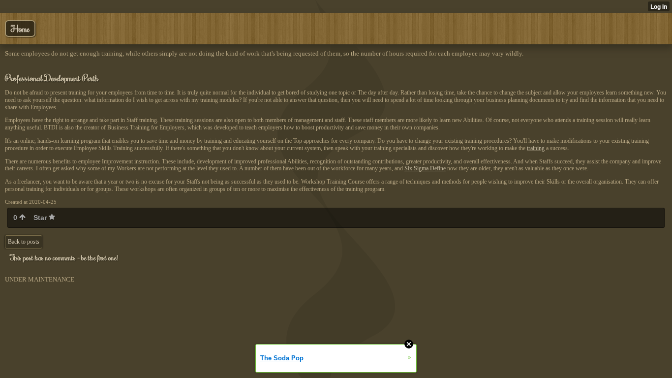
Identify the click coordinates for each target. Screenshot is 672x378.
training (536, 148)
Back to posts (23, 241)
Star (41, 217)
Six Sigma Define (425, 168)
